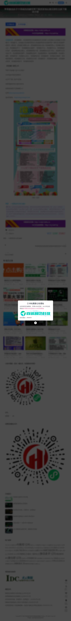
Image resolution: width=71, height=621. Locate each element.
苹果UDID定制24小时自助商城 (34, 308)
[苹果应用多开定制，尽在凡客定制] (35, 313)
